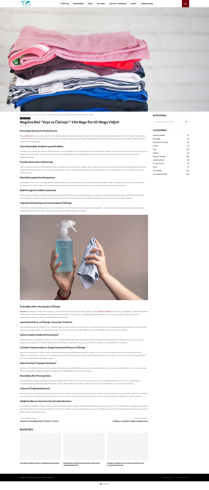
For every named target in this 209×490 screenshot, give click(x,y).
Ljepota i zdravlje (117, 3)
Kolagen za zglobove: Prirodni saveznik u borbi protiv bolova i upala (125, 464)
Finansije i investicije (160, 142)
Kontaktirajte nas (167, 477)
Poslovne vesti (158, 163)
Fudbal (155, 146)
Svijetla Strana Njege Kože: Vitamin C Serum (39, 421)
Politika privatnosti (181, 477)
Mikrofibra (23, 311)
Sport (133, 3)
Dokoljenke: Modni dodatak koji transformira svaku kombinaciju (81, 464)
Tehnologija (147, 3)
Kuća (90, 3)
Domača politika (159, 135)
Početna (65, 3)
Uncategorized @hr (160, 174)
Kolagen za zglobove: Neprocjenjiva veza (130, 421)
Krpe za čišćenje (26, 136)
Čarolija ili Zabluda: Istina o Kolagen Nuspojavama (39, 463)
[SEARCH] (186, 121)
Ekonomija (78, 3)
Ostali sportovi (158, 160)
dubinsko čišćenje (104, 311)
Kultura (101, 3)
